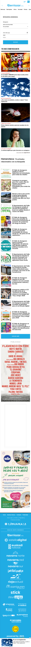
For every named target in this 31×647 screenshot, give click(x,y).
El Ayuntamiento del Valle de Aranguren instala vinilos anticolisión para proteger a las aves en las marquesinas (21, 269)
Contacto (19, 514)
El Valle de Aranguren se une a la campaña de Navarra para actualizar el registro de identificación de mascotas (21, 326)
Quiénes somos (11, 514)
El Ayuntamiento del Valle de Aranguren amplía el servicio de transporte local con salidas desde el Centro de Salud (21, 208)
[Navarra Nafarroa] (15, 621)
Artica (15, 9)
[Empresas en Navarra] (9, 604)
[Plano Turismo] (22, 610)
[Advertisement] (15, 425)
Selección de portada (8, 24)
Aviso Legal (9, 517)
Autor (4, 35)
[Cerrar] (30, 638)
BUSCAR (15, 42)
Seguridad (21, 517)
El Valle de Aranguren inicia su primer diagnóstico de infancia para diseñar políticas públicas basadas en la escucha (20, 244)
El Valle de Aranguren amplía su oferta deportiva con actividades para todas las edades (21, 172)
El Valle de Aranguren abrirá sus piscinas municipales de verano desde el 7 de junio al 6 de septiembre (21, 232)
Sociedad (20, 9)
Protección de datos (15, 520)
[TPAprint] (9, 615)
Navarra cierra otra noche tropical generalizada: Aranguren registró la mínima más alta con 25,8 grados (21, 196)
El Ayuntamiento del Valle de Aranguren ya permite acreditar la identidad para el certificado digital (21, 304)
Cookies (16, 517)
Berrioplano (9, 9)
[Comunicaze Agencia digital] (15, 524)
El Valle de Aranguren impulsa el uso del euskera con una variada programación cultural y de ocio (20, 281)
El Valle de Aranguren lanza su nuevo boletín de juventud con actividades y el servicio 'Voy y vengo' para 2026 (21, 315)
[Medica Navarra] (22, 604)
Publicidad (25, 514)
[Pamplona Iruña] (22, 615)
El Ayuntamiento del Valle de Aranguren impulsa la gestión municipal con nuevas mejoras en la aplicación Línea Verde (21, 257)
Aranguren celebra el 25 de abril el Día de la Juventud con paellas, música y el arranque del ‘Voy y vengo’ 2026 (20, 292)
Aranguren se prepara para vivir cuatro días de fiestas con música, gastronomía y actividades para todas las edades (21, 184)
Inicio (4, 514)
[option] (15, 5)
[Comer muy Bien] (9, 610)
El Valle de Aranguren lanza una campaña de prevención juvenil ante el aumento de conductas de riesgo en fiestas (21, 220)
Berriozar (3, 9)
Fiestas (25, 9)
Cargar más (15, 336)
